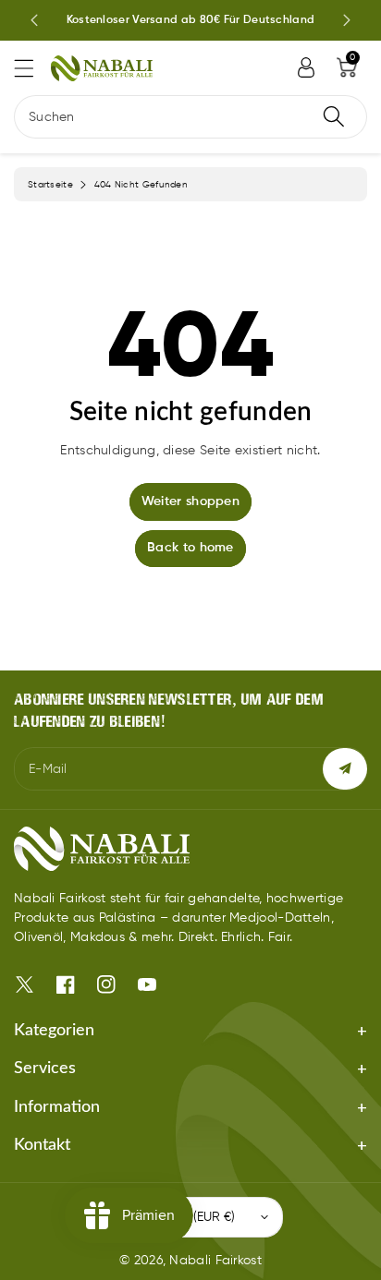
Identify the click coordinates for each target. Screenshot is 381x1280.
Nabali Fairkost (215, 1260)
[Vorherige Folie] (34, 20)
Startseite (50, 184)
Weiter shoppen (190, 501)
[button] (32, 67)
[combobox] (190, 117)
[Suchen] (333, 117)
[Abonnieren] (345, 769)
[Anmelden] (306, 67)
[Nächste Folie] (346, 20)
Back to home (190, 547)
